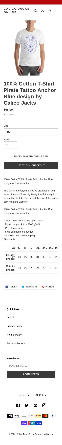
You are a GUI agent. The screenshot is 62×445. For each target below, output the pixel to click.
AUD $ (39, 395)
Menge (7, 139)
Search (10, 317)
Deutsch (21, 395)
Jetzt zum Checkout (31, 165)
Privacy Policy (14, 326)
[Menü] (56, 10)
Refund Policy (14, 334)
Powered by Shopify (44, 434)
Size (6, 126)
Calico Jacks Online (17, 10)
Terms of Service (16, 343)
